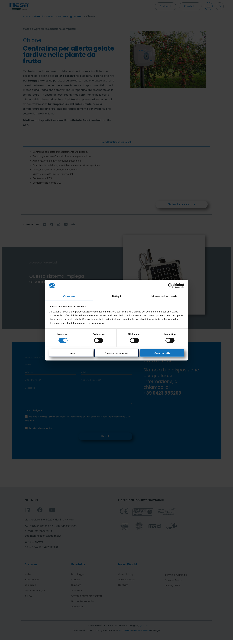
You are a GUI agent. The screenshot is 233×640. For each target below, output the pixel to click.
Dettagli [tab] (116, 296)
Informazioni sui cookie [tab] (164, 296)
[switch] (98, 340)
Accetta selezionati (117, 352)
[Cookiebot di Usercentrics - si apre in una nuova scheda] (170, 285)
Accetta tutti (162, 352)
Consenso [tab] (69, 296)
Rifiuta (71, 352)
